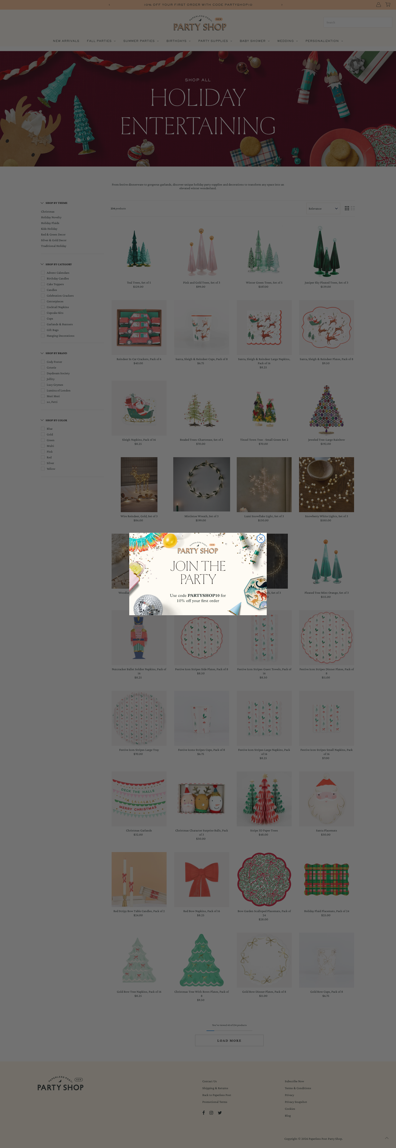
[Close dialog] (261, 539)
